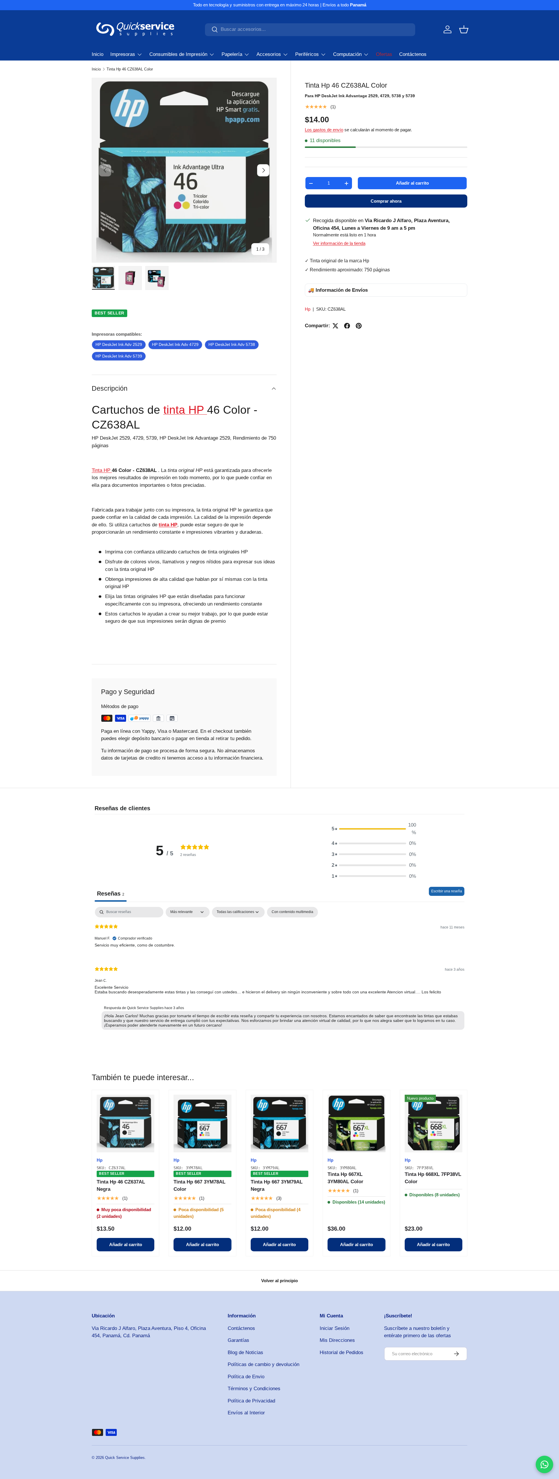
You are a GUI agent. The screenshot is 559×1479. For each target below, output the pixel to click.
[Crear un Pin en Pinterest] (359, 326)
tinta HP (185, 409)
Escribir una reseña (446, 891)
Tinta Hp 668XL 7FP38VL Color (433, 1178)
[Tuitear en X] (335, 326)
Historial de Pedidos (341, 1352)
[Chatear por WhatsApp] (544, 1464)
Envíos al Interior (246, 1413)
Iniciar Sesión (334, 1328)
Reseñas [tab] (110, 893)
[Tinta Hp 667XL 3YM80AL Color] (356, 1123)
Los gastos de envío (324, 130)
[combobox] (310, 29)
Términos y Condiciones (254, 1388)
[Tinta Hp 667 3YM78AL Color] (202, 1123)
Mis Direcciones (337, 1340)
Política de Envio (246, 1376)
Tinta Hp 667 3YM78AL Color (199, 1185)
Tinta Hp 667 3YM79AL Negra (277, 1185)
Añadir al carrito (412, 183)
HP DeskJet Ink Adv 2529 (118, 344)
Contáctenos (413, 54)
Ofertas (384, 54)
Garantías (238, 1340)
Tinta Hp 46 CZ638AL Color (130, 69)
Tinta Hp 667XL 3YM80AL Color (345, 1178)
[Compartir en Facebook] (347, 326)
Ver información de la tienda (339, 243)
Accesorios (268, 54)
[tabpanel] (279, 970)
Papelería (232, 54)
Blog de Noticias (245, 1352)
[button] (463, 29)
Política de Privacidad (251, 1401)
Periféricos (307, 54)
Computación (347, 54)
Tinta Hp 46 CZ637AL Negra (121, 1185)
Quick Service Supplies (125, 1457)
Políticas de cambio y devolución (263, 1364)
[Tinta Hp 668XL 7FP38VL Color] (433, 1123)
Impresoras (122, 54)
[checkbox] (292, 912)
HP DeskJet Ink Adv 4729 (175, 344)
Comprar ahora (386, 201)
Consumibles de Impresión (178, 54)
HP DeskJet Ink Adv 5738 (231, 344)
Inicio (97, 54)
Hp (307, 309)
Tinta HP (102, 470)
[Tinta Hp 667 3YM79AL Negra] (279, 1123)
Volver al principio (279, 1280)
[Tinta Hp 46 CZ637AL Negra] (125, 1123)
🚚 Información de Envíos (338, 290)
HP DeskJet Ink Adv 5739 (118, 356)
